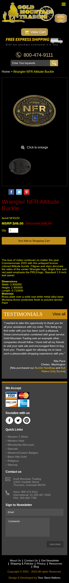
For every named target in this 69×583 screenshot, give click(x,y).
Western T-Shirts (18, 436)
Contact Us (31, 560)
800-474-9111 (38, 55)
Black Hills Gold (17, 456)
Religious (13, 460)
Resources (55, 563)
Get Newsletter (50, 560)
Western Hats (16, 440)
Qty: (4, 230)
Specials (13, 448)
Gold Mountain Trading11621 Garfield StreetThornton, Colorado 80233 (29, 481)
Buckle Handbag (45, 367)
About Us (15, 560)
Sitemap (13, 464)
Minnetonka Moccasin (21, 444)
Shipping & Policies (21, 563)
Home (6, 71)
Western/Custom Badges (23, 452)
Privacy (41, 563)
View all (59, 314)
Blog (36, 566)
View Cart (38, 32)
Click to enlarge (37, 147)
